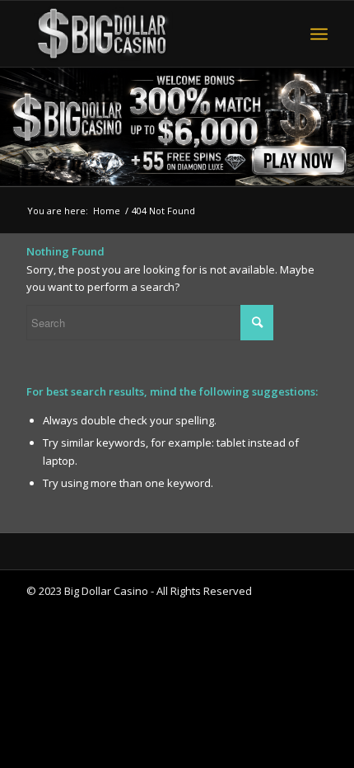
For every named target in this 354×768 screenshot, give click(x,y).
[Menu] (319, 34)
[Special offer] (177, 126)
